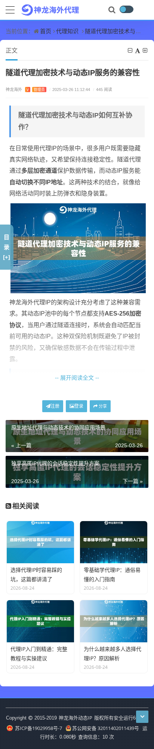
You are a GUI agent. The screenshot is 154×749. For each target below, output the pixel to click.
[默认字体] (138, 50)
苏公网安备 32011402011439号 (105, 728)
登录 (78, 406)
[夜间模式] (126, 9)
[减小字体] (130, 50)
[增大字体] (145, 50)
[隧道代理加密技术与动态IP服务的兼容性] (78, 248)
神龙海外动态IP (75, 717)
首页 (45, 31)
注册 (54, 406)
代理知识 (67, 31)
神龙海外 (25, 89)
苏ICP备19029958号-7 (38, 728)
